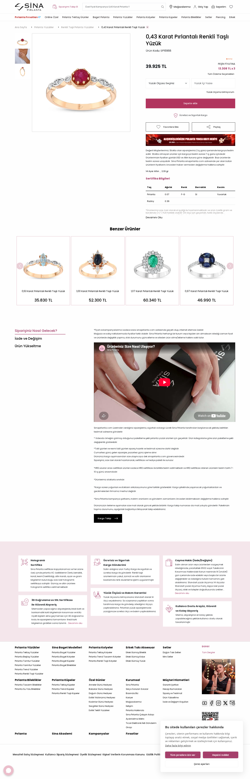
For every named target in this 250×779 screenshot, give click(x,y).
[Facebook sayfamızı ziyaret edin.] (211, 703)
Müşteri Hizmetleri (176, 680)
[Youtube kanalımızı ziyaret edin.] (204, 703)
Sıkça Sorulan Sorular (137, 689)
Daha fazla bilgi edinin (178, 745)
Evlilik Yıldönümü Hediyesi (102, 697)
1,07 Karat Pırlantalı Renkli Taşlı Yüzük (152, 291)
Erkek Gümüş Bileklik (136, 652)
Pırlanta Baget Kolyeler (63, 656)
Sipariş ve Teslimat (172, 693)
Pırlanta (21, 734)
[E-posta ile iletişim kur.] (232, 703)
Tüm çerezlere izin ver (182, 755)
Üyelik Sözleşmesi (90, 754)
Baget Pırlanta (101, 17)
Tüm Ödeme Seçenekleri (221, 74)
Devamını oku (182, 593)
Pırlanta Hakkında (135, 710)
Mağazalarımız (182, 7)
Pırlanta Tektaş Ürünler (75, 17)
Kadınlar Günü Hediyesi (101, 701)
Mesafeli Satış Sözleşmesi (28, 754)
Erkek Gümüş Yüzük (135, 660)
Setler (208, 17)
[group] (43, 270)
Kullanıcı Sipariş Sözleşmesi (62, 754)
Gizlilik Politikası (155, 754)
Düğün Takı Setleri (172, 652)
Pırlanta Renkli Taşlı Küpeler (65, 693)
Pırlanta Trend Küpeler (63, 689)
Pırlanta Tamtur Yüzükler (27, 660)
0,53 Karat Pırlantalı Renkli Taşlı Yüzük (43, 291)
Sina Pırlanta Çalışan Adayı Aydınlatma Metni (140, 716)
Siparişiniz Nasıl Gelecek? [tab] (36, 330)
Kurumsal (133, 680)
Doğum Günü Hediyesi (100, 693)
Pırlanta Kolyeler (146, 17)
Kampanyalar (99, 734)
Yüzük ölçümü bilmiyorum (220, 92)
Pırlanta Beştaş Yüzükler (27, 656)
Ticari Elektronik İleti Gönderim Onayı (141, 725)
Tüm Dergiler (208, 652)
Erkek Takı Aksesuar (140, 647)
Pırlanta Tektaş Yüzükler (27, 652)
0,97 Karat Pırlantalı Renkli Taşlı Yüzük (206, 291)
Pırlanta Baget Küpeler (63, 660)
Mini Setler (168, 656)
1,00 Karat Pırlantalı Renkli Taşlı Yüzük (97, 291)
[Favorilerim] (231, 6)
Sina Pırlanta (132, 684)
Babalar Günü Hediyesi (101, 689)
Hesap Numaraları (172, 689)
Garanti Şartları (171, 684)
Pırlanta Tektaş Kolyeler (100, 652)
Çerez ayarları (202, 764)
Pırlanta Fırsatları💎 (28, 17)
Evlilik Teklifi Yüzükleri (99, 710)
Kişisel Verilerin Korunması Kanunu (124, 754)
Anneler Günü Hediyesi (100, 684)
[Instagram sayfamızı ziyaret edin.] (218, 703)
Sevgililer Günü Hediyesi (101, 706)
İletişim (129, 706)
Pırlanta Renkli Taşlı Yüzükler (29, 673)
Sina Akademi (62, 734)
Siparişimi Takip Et (68, 6)
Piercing (220, 17)
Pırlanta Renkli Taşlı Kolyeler (103, 660)
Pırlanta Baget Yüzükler (63, 652)
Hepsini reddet (220, 755)
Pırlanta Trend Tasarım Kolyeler (105, 656)
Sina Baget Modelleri (67, 647)
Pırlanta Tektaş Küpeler (63, 684)
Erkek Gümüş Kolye (135, 656)
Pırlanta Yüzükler (123, 17)
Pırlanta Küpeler (168, 17)
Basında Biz (132, 693)
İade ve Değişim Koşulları (175, 701)
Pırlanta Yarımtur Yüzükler (28, 665)
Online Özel (51, 17)
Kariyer (129, 697)
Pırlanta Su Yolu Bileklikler (27, 689)
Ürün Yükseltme (171, 697)
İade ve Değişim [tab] (28, 338)
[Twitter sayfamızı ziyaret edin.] (225, 703)
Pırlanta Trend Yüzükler (26, 669)
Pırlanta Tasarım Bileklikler (28, 684)
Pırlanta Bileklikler (191, 17)
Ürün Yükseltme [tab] (28, 346)
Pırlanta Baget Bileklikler (64, 665)
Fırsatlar (132, 734)
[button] (154, 217)
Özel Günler (97, 680)
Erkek (232, 17)
